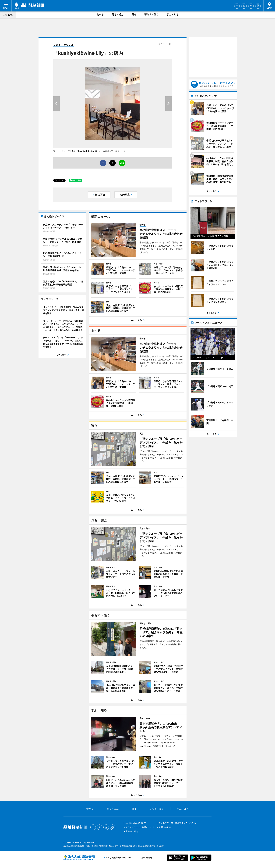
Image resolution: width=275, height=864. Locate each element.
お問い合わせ (165, 827)
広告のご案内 (132, 831)
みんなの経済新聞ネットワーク (79, 857)
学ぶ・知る (173, 14)
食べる (100, 14)
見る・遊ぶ (118, 14)
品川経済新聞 (29, 5)
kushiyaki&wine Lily (88, 151)
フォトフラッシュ (63, 44)
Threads (258, 6)
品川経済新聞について (136, 823)
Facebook (237, 6)
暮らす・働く (151, 14)
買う (134, 14)
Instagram (251, 6)
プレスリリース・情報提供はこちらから (177, 823)
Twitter (244, 6)
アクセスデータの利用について (140, 827)
